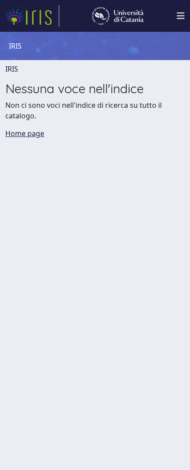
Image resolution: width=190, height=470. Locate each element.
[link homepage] (32, 16)
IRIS (11, 69)
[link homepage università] (118, 16)
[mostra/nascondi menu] (181, 15)
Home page (24, 133)
